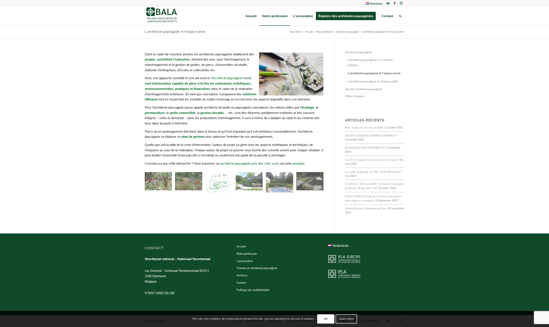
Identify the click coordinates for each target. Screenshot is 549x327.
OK (326, 318)
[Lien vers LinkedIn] (388, 3)
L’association (245, 261)
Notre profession (247, 253)
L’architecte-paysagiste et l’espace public (373, 81)
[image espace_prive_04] (251, 183)
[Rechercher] (400, 16)
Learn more (346, 318)
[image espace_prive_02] (190, 183)
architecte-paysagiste (228, 78)
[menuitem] (373, 3)
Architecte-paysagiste (358, 52)
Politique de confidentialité (253, 290)
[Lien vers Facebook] (394, 3)
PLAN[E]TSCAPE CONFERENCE (365, 147)
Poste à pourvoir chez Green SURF (364, 127)
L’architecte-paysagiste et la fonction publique (370, 62)
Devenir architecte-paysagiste (363, 89)
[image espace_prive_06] (311, 183)
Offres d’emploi (354, 96)
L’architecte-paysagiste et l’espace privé (175, 31)
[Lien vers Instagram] (401, 3)
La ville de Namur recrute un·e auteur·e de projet (372, 159)
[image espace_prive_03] (220, 184)
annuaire (299, 163)
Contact (241, 282)
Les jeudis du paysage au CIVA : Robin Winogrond (372, 171)
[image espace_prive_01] (160, 183)
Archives (242, 275)
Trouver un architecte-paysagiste (257, 268)
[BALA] (162, 16)
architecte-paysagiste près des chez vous (249, 163)
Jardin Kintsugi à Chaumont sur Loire (366, 208)
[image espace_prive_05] (281, 183)
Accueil (241, 246)
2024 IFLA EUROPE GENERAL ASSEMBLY (370, 135)
